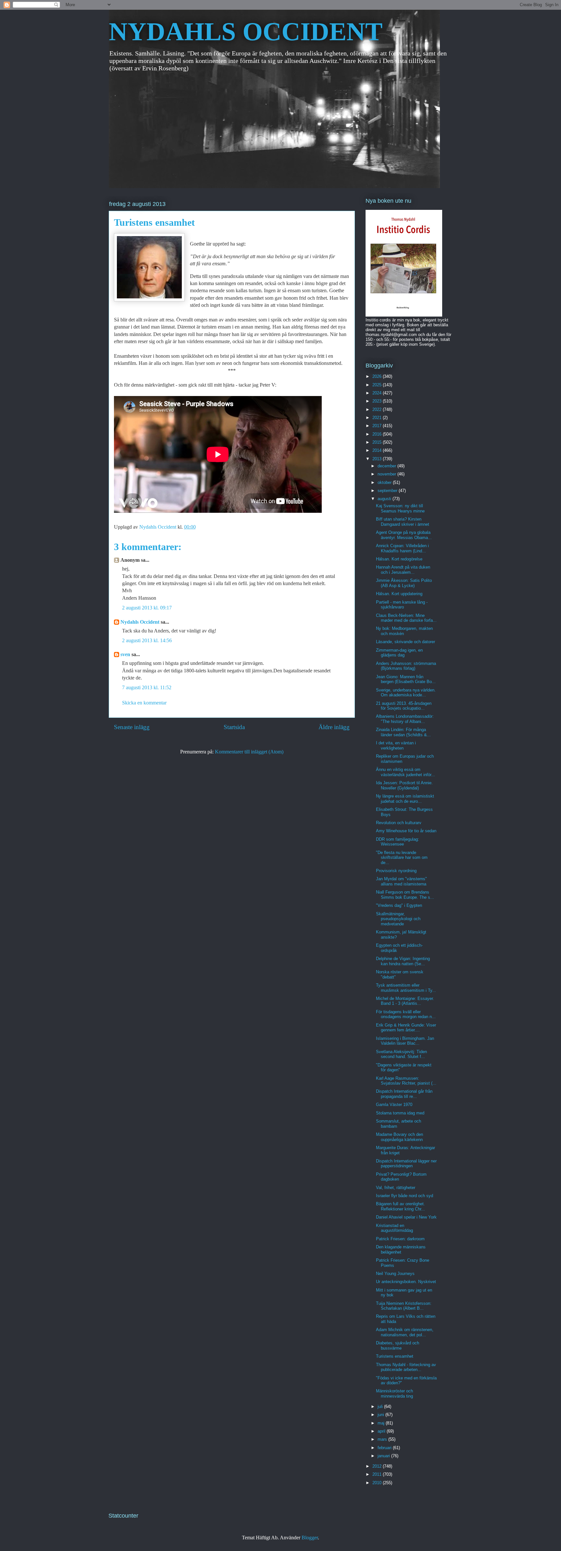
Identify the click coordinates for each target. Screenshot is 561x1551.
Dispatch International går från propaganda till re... (404, 1094)
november (387, 474)
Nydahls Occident (139, 622)
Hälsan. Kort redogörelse (399, 559)
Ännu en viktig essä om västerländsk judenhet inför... (405, 772)
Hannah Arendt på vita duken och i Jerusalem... (403, 570)
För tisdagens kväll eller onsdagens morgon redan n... (406, 1014)
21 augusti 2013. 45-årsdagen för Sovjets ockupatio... (403, 706)
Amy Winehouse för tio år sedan (406, 830)
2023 (377, 401)
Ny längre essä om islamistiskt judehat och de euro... (405, 799)
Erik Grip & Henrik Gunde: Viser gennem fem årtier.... (406, 1028)
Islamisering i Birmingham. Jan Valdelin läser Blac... (405, 1041)
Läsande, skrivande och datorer (405, 641)
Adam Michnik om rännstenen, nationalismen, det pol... (404, 1332)
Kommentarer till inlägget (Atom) (249, 751)
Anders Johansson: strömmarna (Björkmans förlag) (406, 666)
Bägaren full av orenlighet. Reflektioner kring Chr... (400, 1206)
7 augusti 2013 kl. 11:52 (146, 687)
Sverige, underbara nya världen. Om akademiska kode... (406, 693)
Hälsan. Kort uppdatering (399, 593)
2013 (377, 458)
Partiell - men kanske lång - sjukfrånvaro (402, 605)
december (387, 465)
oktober (385, 482)
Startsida (234, 727)
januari (384, 1455)
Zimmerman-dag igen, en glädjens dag (399, 653)
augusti (385, 498)
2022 (377, 409)
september (388, 490)
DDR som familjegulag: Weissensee (397, 842)
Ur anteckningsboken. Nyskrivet (406, 1281)
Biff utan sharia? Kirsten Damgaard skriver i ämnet (402, 522)
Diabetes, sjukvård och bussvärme (397, 1346)
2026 (377, 376)
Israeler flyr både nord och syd (404, 1195)
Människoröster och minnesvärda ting (394, 1394)
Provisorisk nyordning (396, 870)
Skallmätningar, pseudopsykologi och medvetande (398, 918)
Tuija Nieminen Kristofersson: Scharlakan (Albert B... (403, 1306)
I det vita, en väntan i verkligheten (396, 745)
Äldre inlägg (334, 727)
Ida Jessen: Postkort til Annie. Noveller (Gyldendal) (404, 785)
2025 (377, 384)
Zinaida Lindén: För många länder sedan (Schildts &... (403, 732)
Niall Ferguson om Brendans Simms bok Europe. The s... (405, 895)
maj (382, 1423)
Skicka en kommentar (144, 702)
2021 (377, 417)
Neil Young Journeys (395, 1273)
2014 (377, 450)
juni (381, 1414)
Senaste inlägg (132, 727)
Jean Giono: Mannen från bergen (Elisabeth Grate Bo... (406, 679)
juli (381, 1406)
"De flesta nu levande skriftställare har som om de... (402, 857)
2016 (377, 434)
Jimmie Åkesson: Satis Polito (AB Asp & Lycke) (404, 583)
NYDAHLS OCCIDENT (245, 31)
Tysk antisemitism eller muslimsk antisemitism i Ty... (406, 988)
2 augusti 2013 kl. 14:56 (147, 640)
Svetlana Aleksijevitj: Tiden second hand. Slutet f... (401, 1054)
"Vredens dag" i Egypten (399, 905)
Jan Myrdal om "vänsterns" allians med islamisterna (401, 881)
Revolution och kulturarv (398, 822)
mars (383, 1439)
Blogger (310, 1537)
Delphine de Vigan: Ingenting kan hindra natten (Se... (403, 961)
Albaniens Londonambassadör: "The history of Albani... (405, 719)
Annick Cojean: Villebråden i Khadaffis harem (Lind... (402, 548)
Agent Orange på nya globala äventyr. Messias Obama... (404, 535)
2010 (377, 1482)
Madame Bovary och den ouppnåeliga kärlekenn (399, 1137)
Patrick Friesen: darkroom (400, 1238)
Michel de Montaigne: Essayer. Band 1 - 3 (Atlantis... (405, 1001)
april (382, 1431)
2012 (377, 1466)
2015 (377, 442)
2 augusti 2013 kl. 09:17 (147, 607)
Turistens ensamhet (394, 1356)
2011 (377, 1474)
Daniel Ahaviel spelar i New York (406, 1217)
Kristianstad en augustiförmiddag (394, 1228)
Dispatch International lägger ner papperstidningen (406, 1164)
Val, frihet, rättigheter (395, 1187)
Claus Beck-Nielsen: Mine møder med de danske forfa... (406, 618)
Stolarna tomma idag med (400, 1113)
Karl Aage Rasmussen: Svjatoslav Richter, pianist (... (406, 1081)
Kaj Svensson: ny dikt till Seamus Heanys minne (400, 508)
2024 (377, 393)
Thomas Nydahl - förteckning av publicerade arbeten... (406, 1367)
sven (125, 654)
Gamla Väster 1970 (394, 1104)
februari (385, 1447)
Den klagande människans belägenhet (401, 1249)
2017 (377, 425)
